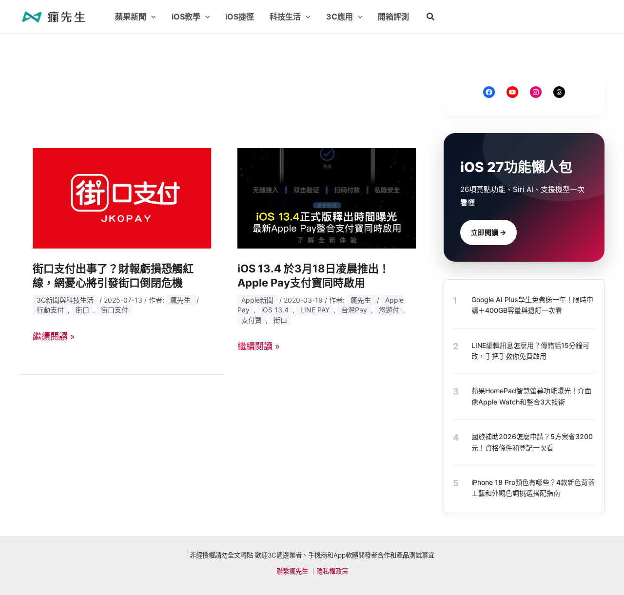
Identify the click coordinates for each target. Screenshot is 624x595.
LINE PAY (315, 310)
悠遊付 (389, 310)
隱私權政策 (332, 571)
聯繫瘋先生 (292, 571)
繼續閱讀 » (54, 336)
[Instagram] (536, 92)
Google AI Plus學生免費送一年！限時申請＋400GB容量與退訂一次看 (532, 304)
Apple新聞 (257, 300)
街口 (82, 310)
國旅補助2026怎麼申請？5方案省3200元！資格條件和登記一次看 (532, 441)
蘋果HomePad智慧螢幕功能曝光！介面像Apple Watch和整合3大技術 (531, 395)
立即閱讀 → (488, 232)
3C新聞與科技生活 (65, 300)
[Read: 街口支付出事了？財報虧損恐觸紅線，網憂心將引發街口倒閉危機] (122, 197)
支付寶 (251, 320)
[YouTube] (512, 92)
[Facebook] (489, 92)
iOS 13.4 (275, 310)
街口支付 (114, 310)
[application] (151, 16)
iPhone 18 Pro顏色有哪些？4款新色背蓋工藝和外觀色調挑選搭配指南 (533, 487)
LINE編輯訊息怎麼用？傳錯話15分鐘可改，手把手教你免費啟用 (530, 350)
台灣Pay (354, 310)
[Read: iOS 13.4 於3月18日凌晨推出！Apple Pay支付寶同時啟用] (326, 197)
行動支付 (50, 310)
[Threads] (559, 92)
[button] (431, 17)
